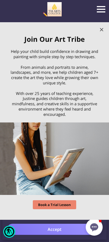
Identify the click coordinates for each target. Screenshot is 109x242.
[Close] (101, 29)
